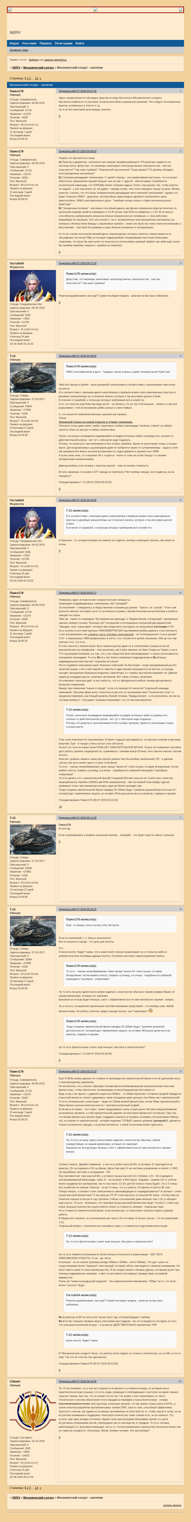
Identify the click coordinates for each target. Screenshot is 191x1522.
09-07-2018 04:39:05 (84, 355)
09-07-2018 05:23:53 (84, 1071)
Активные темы (19, 50)
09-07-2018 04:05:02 (84, 151)
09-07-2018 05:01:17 (84, 592)
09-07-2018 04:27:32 (84, 263)
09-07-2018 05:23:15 (84, 909)
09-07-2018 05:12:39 (84, 817)
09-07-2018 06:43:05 (84, 1381)
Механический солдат (38, 67)
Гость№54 (17, 263)
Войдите (34, 59)
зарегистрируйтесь (55, 59)
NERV (16, 67)
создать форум (172, 1505)
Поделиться (66, 91)
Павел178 (17, 91)
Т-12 (13, 356)
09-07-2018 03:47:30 (84, 91)
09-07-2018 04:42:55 (84, 500)
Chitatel (15, 1381)
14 (36, 78)
